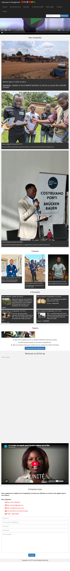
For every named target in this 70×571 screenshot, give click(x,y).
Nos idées (26, 7)
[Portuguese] (29, 1)
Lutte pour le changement (10, 2)
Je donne (59, 7)
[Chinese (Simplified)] (22, 1)
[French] (27, 1)
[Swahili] (34, 1)
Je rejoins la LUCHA (37, 7)
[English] (25, 1)
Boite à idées (50, 7)
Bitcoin (5, 11)
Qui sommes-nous (15, 7)
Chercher (65, 15)
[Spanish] (32, 1)
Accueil (5, 7)
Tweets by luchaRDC (5, 357)
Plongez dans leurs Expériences (35, 348)
